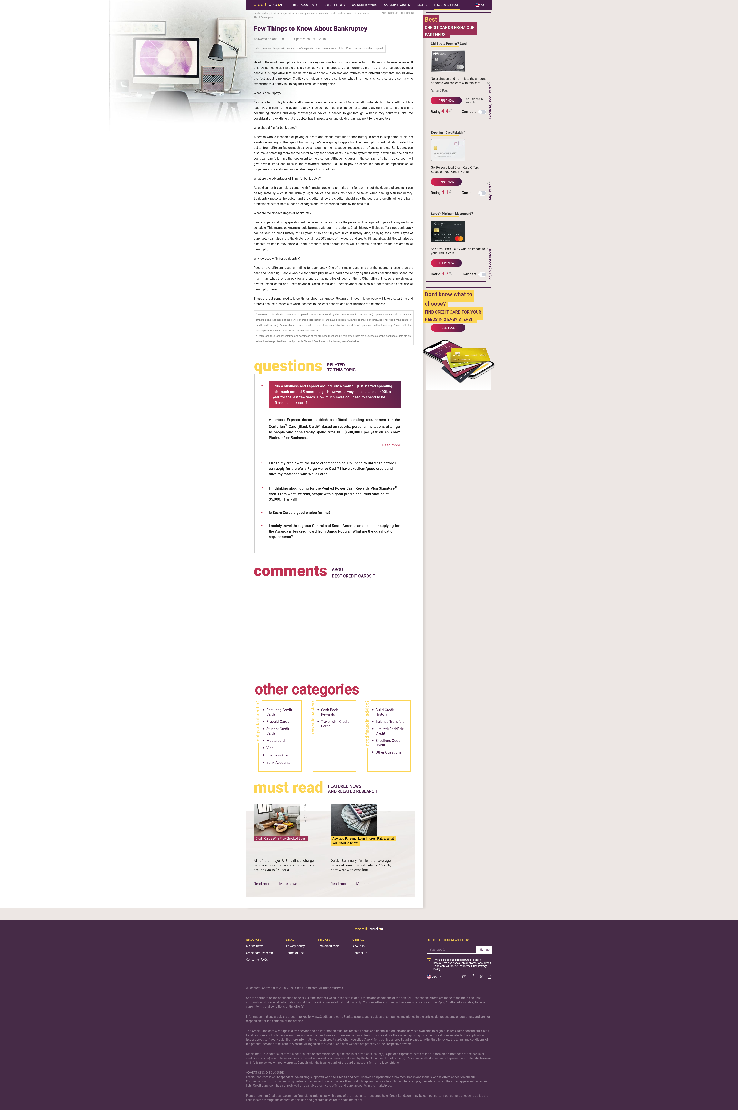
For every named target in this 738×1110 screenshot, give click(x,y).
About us (358, 946)
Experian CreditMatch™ (448, 132)
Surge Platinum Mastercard (452, 213)
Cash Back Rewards (329, 712)
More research (367, 883)
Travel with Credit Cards (335, 723)
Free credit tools (328, 946)
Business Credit (279, 755)
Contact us (359, 953)
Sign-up (484, 949)
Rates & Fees (439, 90)
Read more (391, 445)
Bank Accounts (278, 762)
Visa (269, 748)
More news (288, 883)
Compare (469, 111)
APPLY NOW (446, 100)
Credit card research (259, 953)
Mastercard (275, 740)
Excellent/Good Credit (388, 742)
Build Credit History (385, 712)
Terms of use (295, 953)
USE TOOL (448, 328)
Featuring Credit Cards (279, 712)
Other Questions (388, 752)
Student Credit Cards (277, 731)
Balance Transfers (390, 721)
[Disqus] (334, 628)
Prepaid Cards (277, 721)
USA (434, 976)
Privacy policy (295, 946)
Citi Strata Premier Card (449, 43)
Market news (254, 946)
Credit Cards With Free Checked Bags (281, 838)
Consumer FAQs (257, 959)
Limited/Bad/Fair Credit (389, 731)
